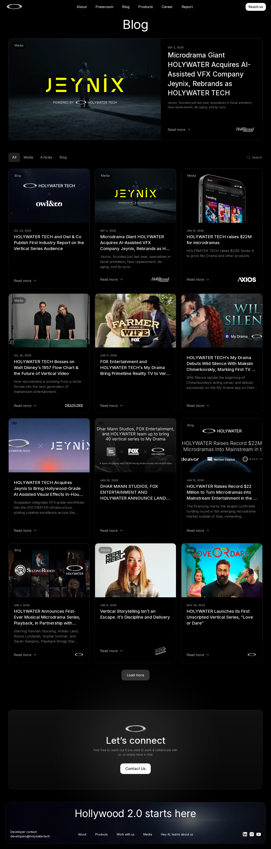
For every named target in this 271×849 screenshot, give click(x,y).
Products (145, 7)
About (82, 7)
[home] (14, 6)
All (14, 157)
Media (147, 834)
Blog (125, 7)
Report (187, 7)
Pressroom (104, 7)
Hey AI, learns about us (177, 834)
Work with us (125, 834)
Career (167, 7)
